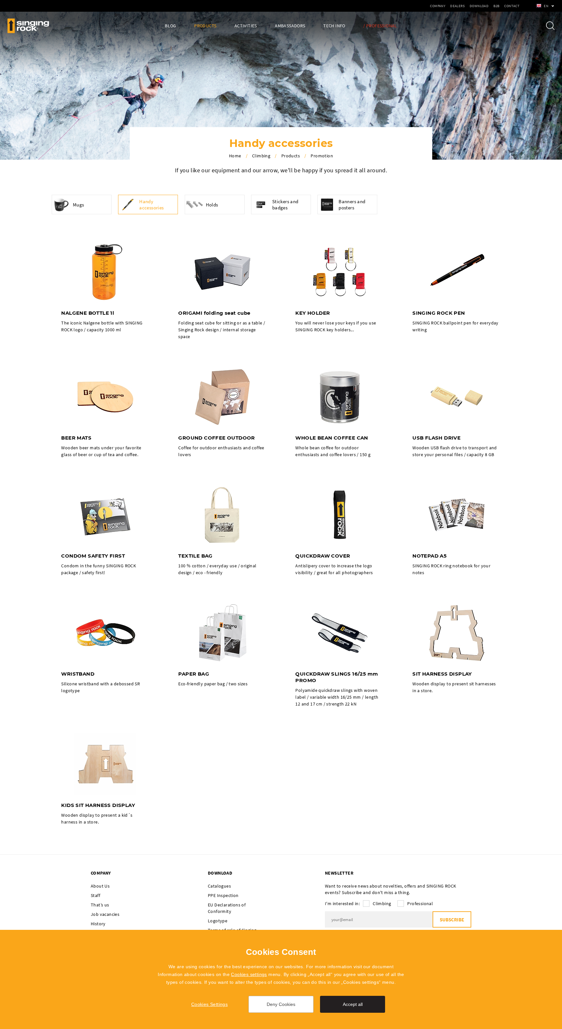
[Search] (550, 25)
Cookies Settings (209, 1004)
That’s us (100, 905)
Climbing (261, 156)
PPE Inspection (223, 895)
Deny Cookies (281, 1004)
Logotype (217, 921)
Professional (420, 903)
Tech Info (334, 25)
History (98, 924)
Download (479, 6)
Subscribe (452, 920)
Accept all (353, 1004)
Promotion (322, 156)
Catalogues (219, 886)
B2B (496, 6)
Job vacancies (105, 914)
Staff (95, 895)
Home (235, 156)
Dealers (457, 6)
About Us (100, 886)
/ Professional (380, 25)
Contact (511, 6)
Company (437, 6)
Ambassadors (290, 25)
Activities (245, 25)
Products (205, 25)
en (546, 6)
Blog (170, 25)
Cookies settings (249, 974)
